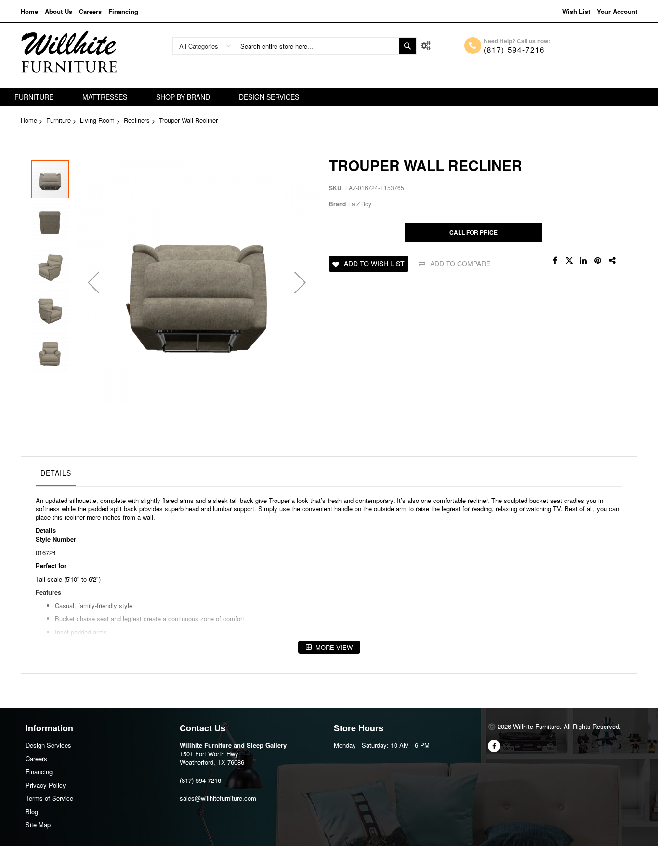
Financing (123, 11)
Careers (90, 11)
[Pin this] (598, 260)
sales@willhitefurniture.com (218, 798)
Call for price (473, 232)
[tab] (56, 475)
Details (55, 472)
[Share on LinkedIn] (584, 260)
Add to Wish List (374, 263)
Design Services (48, 745)
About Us (58, 11)
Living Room (97, 120)
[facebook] (494, 746)
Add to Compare (460, 263)
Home (29, 11)
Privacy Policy (46, 785)
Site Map (38, 824)
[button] (93, 282)
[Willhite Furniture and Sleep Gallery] (69, 52)
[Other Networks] (613, 260)
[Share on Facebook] (555, 260)
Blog (32, 811)
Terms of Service (49, 798)
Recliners (137, 120)
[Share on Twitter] (569, 260)
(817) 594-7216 (514, 49)
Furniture (58, 120)
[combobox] (317, 46)
